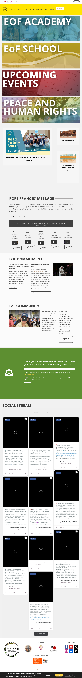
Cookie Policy (44, 670)
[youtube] (5, 1)
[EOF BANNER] (41, 98)
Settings (68, 675)
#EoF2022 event (39, 272)
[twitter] (8, 1)
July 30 (44, 624)
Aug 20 (69, 463)
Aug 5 (18, 588)
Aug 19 (69, 523)
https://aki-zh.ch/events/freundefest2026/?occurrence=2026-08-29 (66, 454)
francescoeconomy (13, 469)
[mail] (16, 1)
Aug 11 (69, 582)
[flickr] (13, 1)
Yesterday (45, 469)
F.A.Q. (28, 670)
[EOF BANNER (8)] (41, 43)
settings (48, 675)
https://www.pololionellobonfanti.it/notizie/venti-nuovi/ (40, 618)
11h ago (19, 469)
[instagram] (11, 1)
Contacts (53, 670)
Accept (58, 675)
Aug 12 (44, 529)
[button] (60, 8)
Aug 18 (18, 529)
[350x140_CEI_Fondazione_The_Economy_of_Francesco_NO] (41, 658)
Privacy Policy (29, 374)
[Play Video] (14, 243)
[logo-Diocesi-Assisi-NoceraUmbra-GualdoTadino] (28, 645)
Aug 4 (44, 564)
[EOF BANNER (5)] (41, 16)
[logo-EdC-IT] (54, 645)
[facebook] (2, 1)
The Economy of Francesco (17, 468)
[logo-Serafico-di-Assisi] (41, 645)
